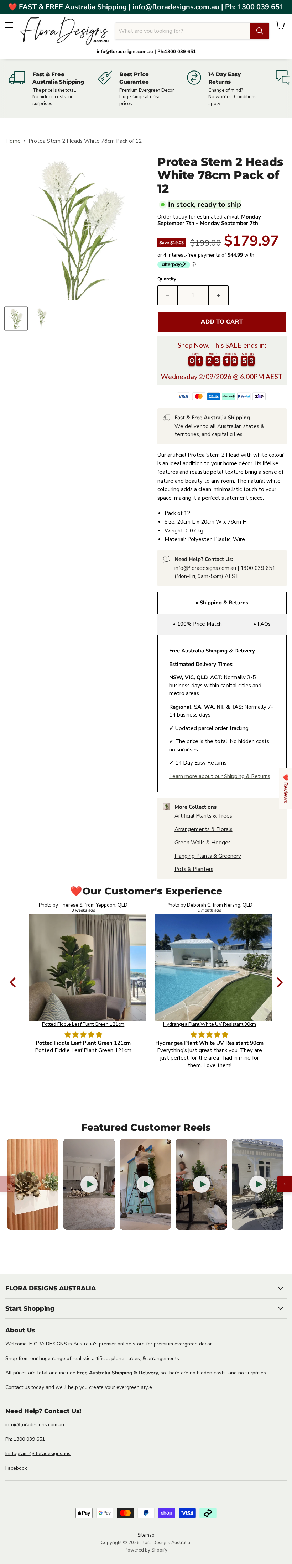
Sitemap (146, 1535)
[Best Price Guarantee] (142, 88)
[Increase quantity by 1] (219, 295)
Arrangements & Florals (203, 829)
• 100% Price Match (197, 624)
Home (13, 141)
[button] (14, 982)
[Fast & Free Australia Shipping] (53, 88)
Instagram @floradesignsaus (38, 1453)
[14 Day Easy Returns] (231, 88)
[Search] (259, 31)
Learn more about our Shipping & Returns (219, 776)
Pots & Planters (193, 869)
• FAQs (262, 624)
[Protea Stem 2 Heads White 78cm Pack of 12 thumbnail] (16, 318)
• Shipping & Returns (221, 602)
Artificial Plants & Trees (203, 815)
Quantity (166, 279)
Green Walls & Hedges (202, 842)
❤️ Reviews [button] (285, 788)
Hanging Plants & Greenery (207, 856)
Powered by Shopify (146, 1550)
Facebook (16, 1468)
